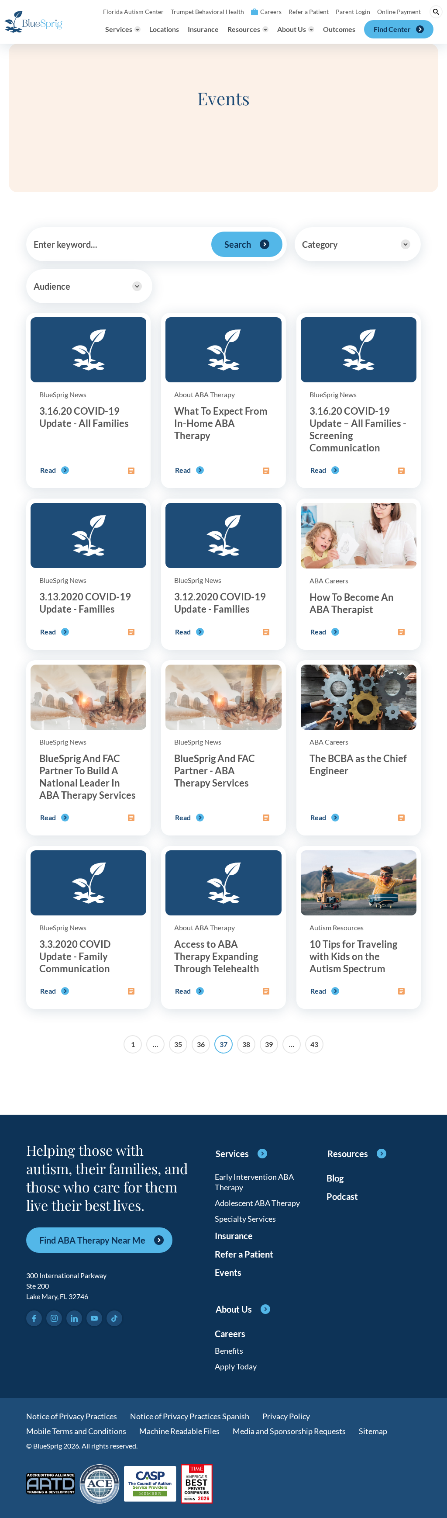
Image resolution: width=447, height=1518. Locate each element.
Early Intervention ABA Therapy (254, 1182)
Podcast (342, 1196)
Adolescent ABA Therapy (257, 1203)
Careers (271, 11)
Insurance (203, 29)
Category (320, 244)
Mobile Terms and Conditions (76, 1431)
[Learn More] (197, 1484)
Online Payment (399, 11)
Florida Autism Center (133, 11)
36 (201, 1044)
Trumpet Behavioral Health (207, 11)
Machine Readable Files (179, 1431)
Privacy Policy (286, 1416)
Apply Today (236, 1366)
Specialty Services (245, 1218)
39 (269, 1044)
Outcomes (339, 29)
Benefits (229, 1350)
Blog (335, 1178)
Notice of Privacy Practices (71, 1416)
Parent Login (353, 11)
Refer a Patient (309, 11)
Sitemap (373, 1431)
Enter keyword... (65, 244)
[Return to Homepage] (33, 22)
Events (228, 1272)
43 (314, 1044)
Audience (52, 286)
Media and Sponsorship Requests (289, 1431)
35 (178, 1044)
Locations (164, 29)
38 (246, 1044)
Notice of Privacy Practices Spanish (189, 1416)
